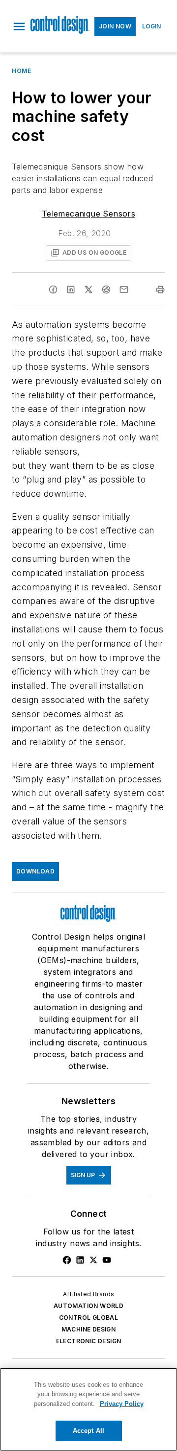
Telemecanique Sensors (88, 213)
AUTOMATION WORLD (88, 1305)
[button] (19, 26)
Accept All (88, 1430)
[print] (160, 289)
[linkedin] (71, 289)
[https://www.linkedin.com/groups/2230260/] (80, 1260)
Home (21, 70)
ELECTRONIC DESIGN (88, 1341)
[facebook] (53, 289)
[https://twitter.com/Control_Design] (93, 1260)
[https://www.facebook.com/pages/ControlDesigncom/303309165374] (67, 1260)
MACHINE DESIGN (88, 1329)
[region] (88, 1409)
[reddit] (106, 289)
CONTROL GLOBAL (88, 1317)
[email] (124, 289)
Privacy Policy (122, 1403)
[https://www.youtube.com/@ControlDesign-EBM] (107, 1260)
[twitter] (88, 289)
